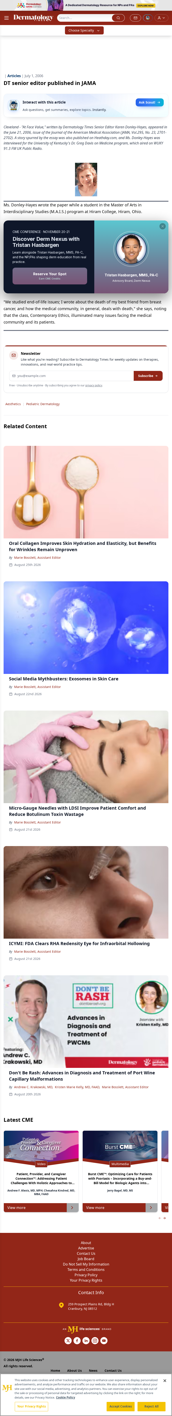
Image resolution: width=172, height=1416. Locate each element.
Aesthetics (13, 404)
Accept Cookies (121, 1406)
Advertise (86, 1248)
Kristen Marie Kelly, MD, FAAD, (77, 1087)
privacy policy (93, 385)
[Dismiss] (162, 226)
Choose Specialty (81, 30)
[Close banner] (166, 6)
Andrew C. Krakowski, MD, (33, 1087)
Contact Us (86, 1253)
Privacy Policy (86, 1274)
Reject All (151, 1406)
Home (55, 1370)
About (86, 1242)
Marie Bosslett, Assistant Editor (37, 557)
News (93, 1370)
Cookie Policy (65, 1397)
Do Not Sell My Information (86, 1264)
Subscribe (145, 376)
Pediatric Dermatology (43, 404)
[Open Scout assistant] (148, 17)
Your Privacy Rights (86, 1280)
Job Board (86, 1258)
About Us (74, 1370)
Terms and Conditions (86, 1269)
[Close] (165, 1381)
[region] (86, 1395)
